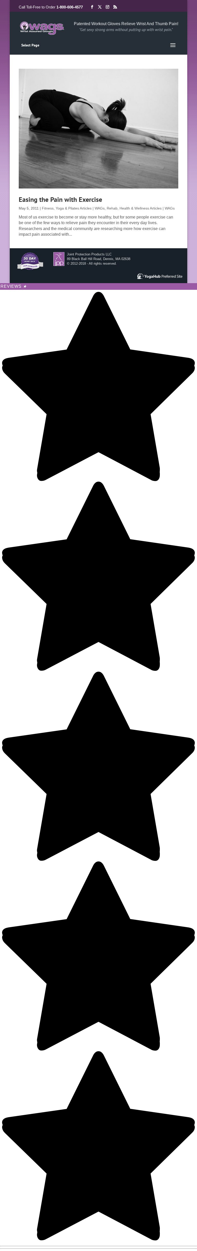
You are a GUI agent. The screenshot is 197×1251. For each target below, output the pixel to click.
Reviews (14, 286)
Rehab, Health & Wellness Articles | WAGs (141, 208)
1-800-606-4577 (69, 7)
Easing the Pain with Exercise (60, 199)
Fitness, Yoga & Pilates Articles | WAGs (73, 208)
